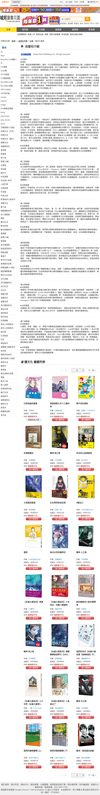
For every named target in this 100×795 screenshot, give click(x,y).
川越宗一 (32, 609)
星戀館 (3, 241)
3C (2, 52)
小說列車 (4, 184)
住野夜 (31, 410)
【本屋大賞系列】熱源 (33, 602)
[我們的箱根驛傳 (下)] (60, 735)
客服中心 (95, 784)
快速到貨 (16, 2)
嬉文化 (3, 173)
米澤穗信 (32, 460)
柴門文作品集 (6, 260)
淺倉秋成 (58, 410)
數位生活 (4, 222)
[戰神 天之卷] (86, 685)
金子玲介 (85, 460)
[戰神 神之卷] (60, 437)
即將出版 (39, 34)
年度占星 (4, 196)
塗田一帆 (58, 510)
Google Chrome (22, 790)
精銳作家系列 (6, 355)
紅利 (76, 2)
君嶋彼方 (58, 559)
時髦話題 (4, 252)
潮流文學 (4, 309)
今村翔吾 (58, 460)
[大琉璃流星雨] (33, 487)
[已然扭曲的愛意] (33, 387)
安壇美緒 (58, 658)
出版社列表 (22, 41)
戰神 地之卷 (29, 651)
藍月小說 (4, 381)
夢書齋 (3, 154)
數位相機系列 (6, 230)
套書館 (58, 29)
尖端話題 (4, 188)
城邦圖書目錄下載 (58, 784)
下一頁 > (92, 370)
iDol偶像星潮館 (7, 108)
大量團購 (44, 784)
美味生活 (4, 362)
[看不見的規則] (86, 387)
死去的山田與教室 (84, 453)
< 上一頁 (63, 370)
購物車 (94, 2)
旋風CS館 (5, 237)
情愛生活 (4, 203)
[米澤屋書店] (33, 437)
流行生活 (4, 286)
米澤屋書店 (28, 453)
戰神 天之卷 (81, 701)
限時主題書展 (54, 34)
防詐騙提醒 (84, 784)
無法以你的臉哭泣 (58, 552)
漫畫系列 (4, 298)
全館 (8, 29)
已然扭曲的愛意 (30, 403)
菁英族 (3, 370)
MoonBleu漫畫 (7, 86)
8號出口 (79, 503)
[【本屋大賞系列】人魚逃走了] (60, 685)
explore (4, 101)
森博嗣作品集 (6, 264)
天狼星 (3, 165)
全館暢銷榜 (21, 34)
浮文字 (3, 290)
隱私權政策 (72, 784)
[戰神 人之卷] (86, 536)
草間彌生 (63, 23)
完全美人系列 (6, 180)
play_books (5, 120)
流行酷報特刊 (6, 283)
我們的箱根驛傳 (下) (58, 751)
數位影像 (4, 226)
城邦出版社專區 (76, 34)
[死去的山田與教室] (86, 437)
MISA (92, 23)
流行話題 (4, 279)
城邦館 (25, 29)
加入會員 (68, 2)
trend (3, 124)
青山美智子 (59, 708)
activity (3, 97)
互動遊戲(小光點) (8, 127)
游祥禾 (86, 23)
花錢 (97, 23)
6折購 (82, 2)
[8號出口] (86, 487)
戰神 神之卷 (55, 453)
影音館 (92, 29)
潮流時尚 (4, 313)
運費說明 (5, 2)
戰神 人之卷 (81, 552)
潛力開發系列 (6, 305)
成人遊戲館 (5, 214)
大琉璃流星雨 (29, 503)
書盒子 (3, 256)
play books (5, 116)
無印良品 (4, 317)
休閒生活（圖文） (8, 139)
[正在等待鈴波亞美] (60, 487)
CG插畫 (4, 67)
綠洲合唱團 (85, 758)
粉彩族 (3, 351)
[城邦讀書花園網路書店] (10, 20)
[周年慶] (50, 10)
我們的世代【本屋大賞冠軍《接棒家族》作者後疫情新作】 (86, 654)
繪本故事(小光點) (8, 358)
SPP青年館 (5, 93)
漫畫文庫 (4, 294)
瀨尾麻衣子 (85, 658)
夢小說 (3, 158)
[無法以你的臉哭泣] (60, 536)
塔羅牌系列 (5, 146)
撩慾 (2, 218)
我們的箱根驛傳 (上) (32, 751)
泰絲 (81, 23)
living (3, 112)
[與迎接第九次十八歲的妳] (60, 387)
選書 (46, 34)
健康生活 (4, 143)
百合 (2, 339)
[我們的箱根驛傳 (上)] (33, 735)
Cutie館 (4, 71)
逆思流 (3, 408)
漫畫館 (75, 29)
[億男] (33, 536)
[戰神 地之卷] (33, 635)
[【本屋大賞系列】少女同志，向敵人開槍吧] (60, 586)
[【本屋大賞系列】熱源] (33, 586)
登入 (61, 2)
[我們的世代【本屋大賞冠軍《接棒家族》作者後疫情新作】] (86, 635)
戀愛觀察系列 (6, 211)
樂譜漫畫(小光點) (8, 267)
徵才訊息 (15, 784)
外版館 (42, 29)
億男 (26, 552)
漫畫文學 (4, 302)
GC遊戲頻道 (6, 78)
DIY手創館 (5, 74)
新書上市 (31, 34)
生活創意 (4, 336)
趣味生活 (4, 404)
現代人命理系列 (7, 324)
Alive (3, 56)
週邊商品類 (5, 411)
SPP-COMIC (6, 90)
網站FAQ (25, 784)
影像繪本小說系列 (8, 199)
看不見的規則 (82, 403)
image (3, 105)
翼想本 (3, 366)
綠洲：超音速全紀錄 (85, 751)
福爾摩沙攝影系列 (8, 347)
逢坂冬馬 (58, 609)
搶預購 (70, 23)
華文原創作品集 (7, 373)
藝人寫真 (4, 385)
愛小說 (3, 207)
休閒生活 (4, 135)
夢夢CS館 (5, 161)
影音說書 (65, 34)
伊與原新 (32, 510)
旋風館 (3, 233)
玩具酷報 (4, 320)
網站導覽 (34, 784)
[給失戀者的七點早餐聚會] (86, 586)
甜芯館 (3, 332)
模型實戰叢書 (6, 271)
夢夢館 (3, 150)
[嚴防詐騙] (50, 5)
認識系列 (4, 396)
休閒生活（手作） (8, 131)
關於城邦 (5, 784)
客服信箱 (39, 787)
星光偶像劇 (5, 245)
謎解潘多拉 (5, 400)
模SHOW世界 (6, 275)
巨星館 (3, 192)
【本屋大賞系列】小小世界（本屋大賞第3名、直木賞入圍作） (33, 704)
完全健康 (4, 177)
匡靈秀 (76, 23)
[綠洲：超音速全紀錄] (86, 735)
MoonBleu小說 (7, 82)
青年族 (3, 415)
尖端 (31, 41)
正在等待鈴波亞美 (58, 503)
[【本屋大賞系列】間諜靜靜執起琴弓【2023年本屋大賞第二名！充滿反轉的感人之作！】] (60, 635)
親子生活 (4, 392)
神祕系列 (4, 343)
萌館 (2, 377)
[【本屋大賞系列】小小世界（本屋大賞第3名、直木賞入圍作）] (33, 685)
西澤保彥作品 (6, 389)
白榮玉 (84, 609)
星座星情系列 (6, 249)
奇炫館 (3, 169)
